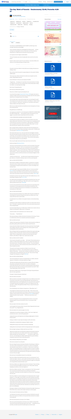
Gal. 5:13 (11, 170)
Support (60, 414)
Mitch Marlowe (47, 74)
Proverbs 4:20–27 (18, 23)
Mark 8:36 (23, 21)
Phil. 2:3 (35, 173)
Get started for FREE (58, 1)
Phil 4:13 (26, 254)
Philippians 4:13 (18, 21)
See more (59, 19)
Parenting (30, 24)
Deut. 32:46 (28, 94)
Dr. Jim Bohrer (47, 88)
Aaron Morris (47, 101)
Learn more (46, 5)
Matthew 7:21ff (20, 24)
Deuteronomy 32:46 (13, 24)
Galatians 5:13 (12, 21)
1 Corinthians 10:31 (36, 21)
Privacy (47, 414)
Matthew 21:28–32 (25, 23)
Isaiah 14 (31, 23)
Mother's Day (12, 19)
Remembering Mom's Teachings (51, 73)
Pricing (44, 1)
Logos (16, 414)
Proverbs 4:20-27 (23, 94)
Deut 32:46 (32, 293)
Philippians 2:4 (12, 23)
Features (40, 1)
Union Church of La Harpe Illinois (19, 16)
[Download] (60, 31)
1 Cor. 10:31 (24, 177)
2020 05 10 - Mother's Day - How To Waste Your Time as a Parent (57, 100)
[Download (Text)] (38, 36)
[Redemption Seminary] (53, 113)
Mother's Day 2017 (48, 87)
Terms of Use (54, 414)
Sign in (67, 1)
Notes (14, 36)
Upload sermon (50, 1)
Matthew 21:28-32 (20, 143)
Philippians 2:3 (29, 21)
